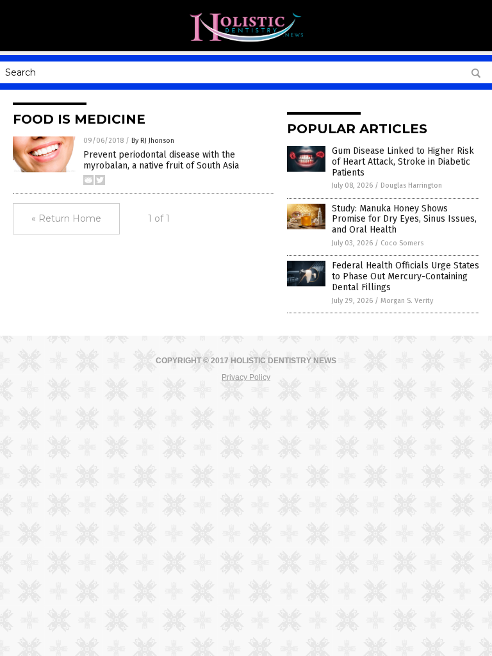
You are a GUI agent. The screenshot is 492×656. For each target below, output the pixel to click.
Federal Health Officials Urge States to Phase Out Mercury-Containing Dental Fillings (405, 276)
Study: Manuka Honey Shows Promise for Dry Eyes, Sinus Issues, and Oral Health (404, 219)
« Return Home (66, 218)
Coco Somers (402, 243)
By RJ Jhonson (152, 140)
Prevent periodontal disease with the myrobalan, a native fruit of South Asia (161, 160)
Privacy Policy (246, 377)
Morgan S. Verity (407, 301)
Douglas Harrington (411, 185)
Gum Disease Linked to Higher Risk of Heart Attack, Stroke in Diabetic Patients (403, 161)
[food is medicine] (246, 42)
